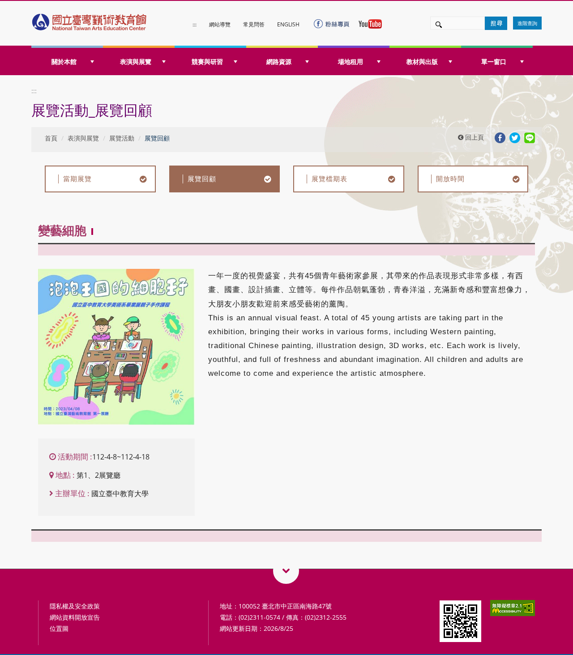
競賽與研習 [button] (207, 61)
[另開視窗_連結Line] (529, 137)
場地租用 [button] (350, 61)
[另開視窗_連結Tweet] (514, 137)
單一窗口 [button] (493, 61)
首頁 (51, 138)
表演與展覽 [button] (135, 61)
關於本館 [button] (64, 61)
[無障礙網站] (512, 607)
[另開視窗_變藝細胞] (116, 347)
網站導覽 (220, 24)
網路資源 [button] (278, 61)
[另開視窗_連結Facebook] (500, 137)
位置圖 (59, 628)
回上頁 (473, 137)
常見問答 (254, 24)
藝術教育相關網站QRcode (286, 571)
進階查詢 (527, 23)
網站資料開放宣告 (75, 617)
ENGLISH (288, 24)
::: (194, 24)
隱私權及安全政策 (75, 606)
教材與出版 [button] (422, 61)
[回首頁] (90, 20)
